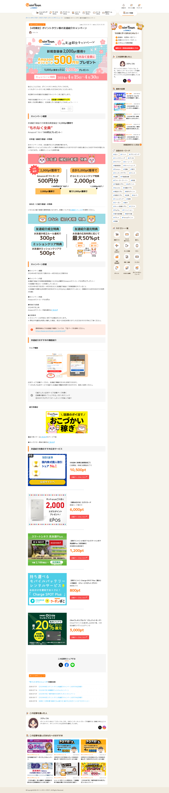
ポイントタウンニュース (37, 676)
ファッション (128, 210)
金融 (126, 169)
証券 (127, 195)
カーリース (128, 162)
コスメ (133, 206)
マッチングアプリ (120, 173)
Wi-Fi (135, 195)
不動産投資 (125, 177)
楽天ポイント (130, 191)
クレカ (133, 173)
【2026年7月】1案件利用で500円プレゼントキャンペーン (56, 694)
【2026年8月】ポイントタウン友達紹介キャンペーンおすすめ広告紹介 (60, 686)
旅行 (126, 203)
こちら (53, 310)
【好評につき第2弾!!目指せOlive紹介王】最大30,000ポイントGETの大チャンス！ (64, 701)
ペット (124, 154)
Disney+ (117, 169)
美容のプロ (118, 191)
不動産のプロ (119, 184)
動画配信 (118, 165)
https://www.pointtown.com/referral (50, 331)
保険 (129, 199)
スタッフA (35, 32)
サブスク (118, 162)
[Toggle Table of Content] (68, 108)
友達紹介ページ (75, 210)
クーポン (118, 203)
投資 (116, 177)
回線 (116, 221)
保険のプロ (118, 195)
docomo (117, 188)
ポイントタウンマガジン (44, 790)
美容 (133, 180)
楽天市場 (129, 214)
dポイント (131, 184)
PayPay (117, 210)
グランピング (134, 154)
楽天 (133, 169)
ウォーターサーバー (121, 180)
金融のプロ (128, 188)
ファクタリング (120, 158)
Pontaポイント (128, 217)
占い (116, 154)
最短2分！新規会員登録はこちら (127, 48)
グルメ (117, 217)
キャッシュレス (130, 165)
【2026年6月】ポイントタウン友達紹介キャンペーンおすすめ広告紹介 (60, 697)
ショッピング (119, 199)
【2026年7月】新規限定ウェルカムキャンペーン (53, 690)
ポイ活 (131, 158)
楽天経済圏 (118, 214)
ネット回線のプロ (120, 206)
